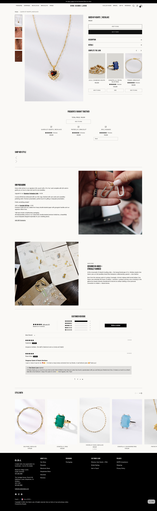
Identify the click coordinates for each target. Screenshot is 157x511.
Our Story (43, 462)
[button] (78, 158)
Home (16, 12)
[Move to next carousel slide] (140, 393)
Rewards (128, 5)
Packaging (69, 462)
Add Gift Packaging (20, 220)
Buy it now (115, 32)
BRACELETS (44, 5)
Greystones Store (45, 471)
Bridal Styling (95, 465)
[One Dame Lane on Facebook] (16, 494)
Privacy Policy (121, 468)
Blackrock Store (45, 468)
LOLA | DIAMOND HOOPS (97, 80)
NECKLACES (35, 5)
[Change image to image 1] (18, 20)
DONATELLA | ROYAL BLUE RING (115, 81)
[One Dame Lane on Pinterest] (22, 494)
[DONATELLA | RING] (62, 421)
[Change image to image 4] (18, 56)
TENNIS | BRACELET (133, 80)
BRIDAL (115, 5)
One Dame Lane (30, 502)
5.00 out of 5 (46, 324)
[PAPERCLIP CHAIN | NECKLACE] (95, 420)
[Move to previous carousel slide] (136, 393)
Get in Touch (95, 468)
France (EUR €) (27, 499)
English (17, 499)
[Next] (141, 50)
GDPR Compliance (122, 462)
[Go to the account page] (137, 6)
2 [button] (77, 379)
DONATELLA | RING (62, 446)
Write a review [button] (115, 325)
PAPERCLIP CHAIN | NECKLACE (94, 445)
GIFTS (121, 5)
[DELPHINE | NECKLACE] (30, 421)
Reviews (42, 478)
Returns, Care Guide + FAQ (99, 462)
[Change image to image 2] (18, 32)
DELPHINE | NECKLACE (29, 446)
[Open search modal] (133, 6)
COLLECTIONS (107, 5)
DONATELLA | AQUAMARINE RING (127, 446)
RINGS (51, 5)
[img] (29, 340)
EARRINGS (27, 5)
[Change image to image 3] (18, 44)
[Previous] (136, 50)
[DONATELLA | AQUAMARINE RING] (127, 421)
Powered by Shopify (20, 504)
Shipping (119, 465)
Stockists (43, 474)
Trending (19, 5)
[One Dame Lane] (78, 5)
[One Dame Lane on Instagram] (19, 494)
